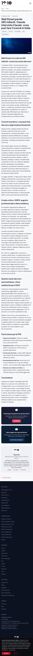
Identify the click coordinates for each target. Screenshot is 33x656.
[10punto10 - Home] (6, 3)
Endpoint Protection (6, 519)
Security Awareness (6, 534)
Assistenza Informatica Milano (8, 627)
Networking (4, 497)
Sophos (3, 548)
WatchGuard (4, 553)
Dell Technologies (5, 558)
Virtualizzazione (5, 500)
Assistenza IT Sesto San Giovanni (9, 625)
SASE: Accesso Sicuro (6, 537)
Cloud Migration (5, 505)
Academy (3, 609)
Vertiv (2, 571)
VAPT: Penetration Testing (7, 521)
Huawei (3, 563)
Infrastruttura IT (5, 495)
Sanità (2, 585)
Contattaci (16, 421)
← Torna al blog (6, 477)
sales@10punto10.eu (6, 617)
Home (2, 8)
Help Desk (3, 492)
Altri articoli (23, 469)
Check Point (4, 556)
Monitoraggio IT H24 (6, 489)
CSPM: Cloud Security (6, 529)
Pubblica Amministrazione (7, 595)
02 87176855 (4, 619)
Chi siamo (16, 469)
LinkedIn (9, 469)
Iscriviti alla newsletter (16, 439)
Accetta (6, 653)
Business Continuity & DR (7, 524)
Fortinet (3, 550)
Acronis (3, 566)
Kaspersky (4, 569)
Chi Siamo (3, 603)
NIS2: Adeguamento (6, 532)
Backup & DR (4, 502)
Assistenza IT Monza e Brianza (9, 628)
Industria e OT (4, 582)
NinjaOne (3, 574)
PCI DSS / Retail (5, 590)
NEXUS (3, 539)
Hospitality (4, 587)
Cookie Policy (12, 650)
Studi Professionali (6, 592)
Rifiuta (15, 653)
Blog (7, 8)
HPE (2, 561)
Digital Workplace (5, 508)
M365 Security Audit (6, 526)
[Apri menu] (30, 3)
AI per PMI (4, 510)
